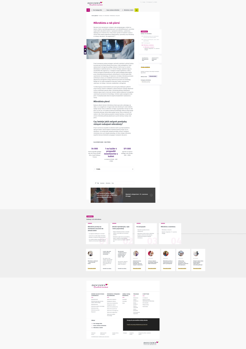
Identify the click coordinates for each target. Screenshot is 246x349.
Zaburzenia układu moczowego (111, 315)
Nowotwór (102, 183)
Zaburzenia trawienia (111, 299)
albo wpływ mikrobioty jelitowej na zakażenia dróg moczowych (97, 236)
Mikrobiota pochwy (146, 81)
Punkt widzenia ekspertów (136, 313)
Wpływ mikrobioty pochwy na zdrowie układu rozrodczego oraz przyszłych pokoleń (121, 233)
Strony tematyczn (135, 303)
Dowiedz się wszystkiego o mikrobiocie (97, 294)
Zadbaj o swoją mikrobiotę (126, 294)
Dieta (123, 303)
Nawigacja (125, 332)
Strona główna (95, 15)
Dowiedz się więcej (107, 268)
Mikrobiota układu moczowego (97, 306)
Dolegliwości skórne (111, 305)
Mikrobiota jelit (94, 299)
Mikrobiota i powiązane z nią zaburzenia (113, 294)
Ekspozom (93, 311)
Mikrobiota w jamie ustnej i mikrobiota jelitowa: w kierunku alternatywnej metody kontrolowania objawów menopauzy (145, 235)
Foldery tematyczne (135, 300)
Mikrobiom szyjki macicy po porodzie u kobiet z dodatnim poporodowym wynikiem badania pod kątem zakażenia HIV (121, 239)
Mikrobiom (108, 183)
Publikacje (136, 294)
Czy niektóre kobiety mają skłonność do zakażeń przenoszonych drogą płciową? (97, 240)
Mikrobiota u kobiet (128, 10)
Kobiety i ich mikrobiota (104, 15)
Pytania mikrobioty (135, 306)
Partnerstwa (145, 306)
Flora (113, 183)
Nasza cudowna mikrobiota (113, 10)
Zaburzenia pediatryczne (112, 306)
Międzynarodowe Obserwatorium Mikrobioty (148, 300)
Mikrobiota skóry (94, 308)
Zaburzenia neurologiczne (112, 310)
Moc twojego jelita (97, 10)
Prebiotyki (124, 301)
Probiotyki (124, 299)
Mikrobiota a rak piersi (149, 47)
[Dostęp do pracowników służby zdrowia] (137, 10)
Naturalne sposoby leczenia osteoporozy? (143, 230)
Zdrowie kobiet (153, 76)
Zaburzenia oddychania (112, 312)
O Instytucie (149, 2)
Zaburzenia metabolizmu (112, 303)
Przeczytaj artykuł (92, 268)
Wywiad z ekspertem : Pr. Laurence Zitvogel (169, 232)
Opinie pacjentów (135, 310)
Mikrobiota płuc (94, 304)
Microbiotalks (145, 302)
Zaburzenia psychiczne (112, 308)
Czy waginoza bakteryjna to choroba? (97, 233)
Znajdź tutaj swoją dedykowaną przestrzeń (137, 324)
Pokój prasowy (146, 304)
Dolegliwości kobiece (111, 301)
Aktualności (135, 297)
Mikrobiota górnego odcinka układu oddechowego (97, 302)
